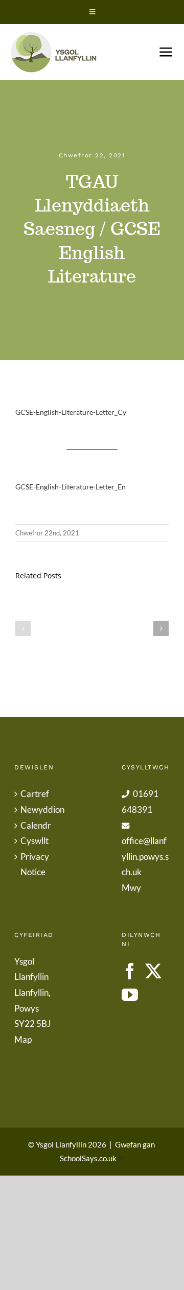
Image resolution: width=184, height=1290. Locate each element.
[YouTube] (130, 995)
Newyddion (38, 809)
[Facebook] (130, 971)
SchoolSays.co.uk (88, 1158)
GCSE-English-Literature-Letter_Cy (70, 412)
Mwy (131, 887)
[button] (23, 628)
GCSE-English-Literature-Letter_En (70, 487)
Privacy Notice (34, 864)
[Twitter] (153, 971)
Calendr (35, 825)
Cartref (34, 793)
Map (23, 1039)
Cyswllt (34, 840)
